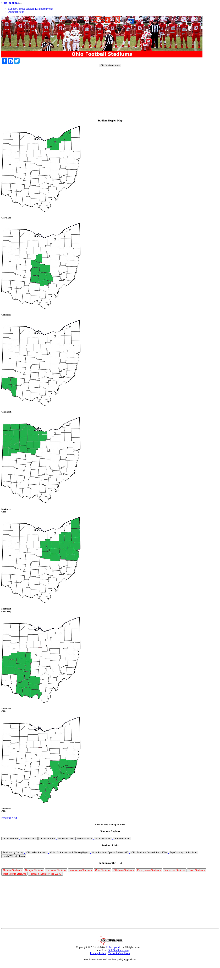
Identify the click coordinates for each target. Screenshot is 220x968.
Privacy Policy (98, 953)
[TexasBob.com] (110, 944)
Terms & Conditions (119, 953)
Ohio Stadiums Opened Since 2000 (149, 852)
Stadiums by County (13, 852)
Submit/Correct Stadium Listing (30, 8)
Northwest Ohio (65, 838)
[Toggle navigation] (20, 3)
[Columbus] (40, 308)
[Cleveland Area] (40, 211)
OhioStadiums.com (110, 65)
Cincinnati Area (47, 838)
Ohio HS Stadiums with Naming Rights (69, 852)
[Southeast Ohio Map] (40, 801)
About (16, 11)
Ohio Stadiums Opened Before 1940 (110, 852)
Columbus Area (28, 838)
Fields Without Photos (14, 856)
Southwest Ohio (103, 838)
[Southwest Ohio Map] (40, 701)
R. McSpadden (114, 947)
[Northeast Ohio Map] (40, 602)
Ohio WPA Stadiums (36, 852)
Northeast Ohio (84, 838)
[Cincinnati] (40, 405)
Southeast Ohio (122, 838)
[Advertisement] (104, 91)
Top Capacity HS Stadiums (183, 852)
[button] (6, 817)
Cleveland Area (10, 838)
